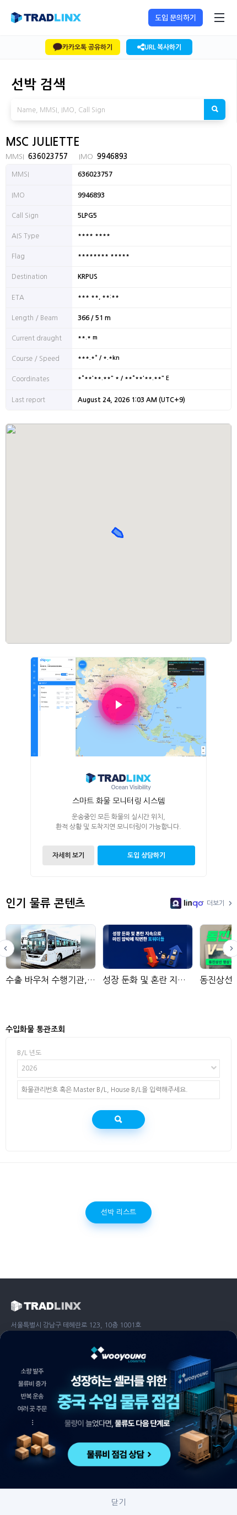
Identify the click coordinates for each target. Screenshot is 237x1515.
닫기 (118, 1502)
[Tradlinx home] (46, 17)
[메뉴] (219, 18)
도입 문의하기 (175, 17)
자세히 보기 (68, 855)
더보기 (216, 903)
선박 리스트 (118, 1212)
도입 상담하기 (146, 855)
